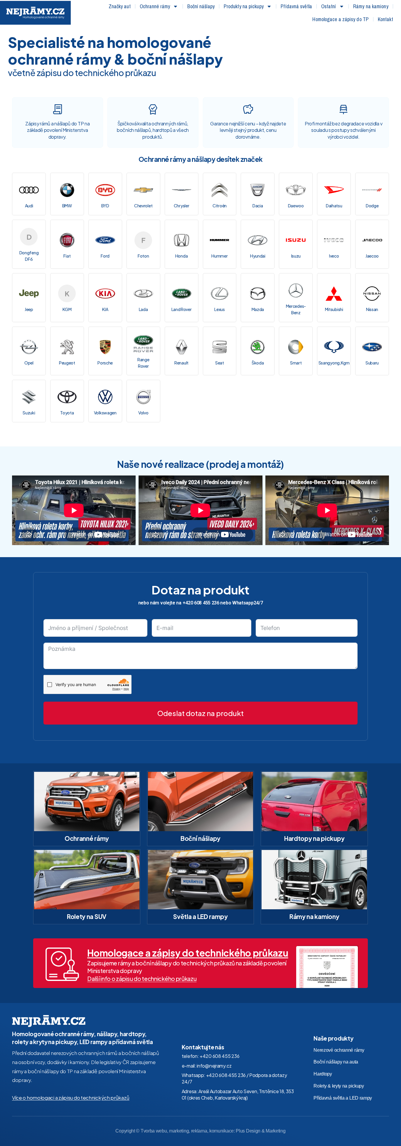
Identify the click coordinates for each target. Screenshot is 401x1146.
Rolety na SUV (87, 916)
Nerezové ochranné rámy (339, 1050)
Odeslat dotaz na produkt (200, 713)
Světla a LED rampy (200, 916)
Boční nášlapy (201, 6)
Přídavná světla (296, 6)
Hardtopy (323, 1073)
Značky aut (120, 6)
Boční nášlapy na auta (336, 1061)
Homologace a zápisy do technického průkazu (187, 953)
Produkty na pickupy (244, 6)
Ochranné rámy (155, 6)
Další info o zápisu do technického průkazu (141, 978)
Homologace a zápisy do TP (340, 19)
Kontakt (385, 19)
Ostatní (328, 6)
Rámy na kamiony (370, 6)
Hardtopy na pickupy (314, 838)
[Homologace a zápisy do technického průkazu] (62, 964)
